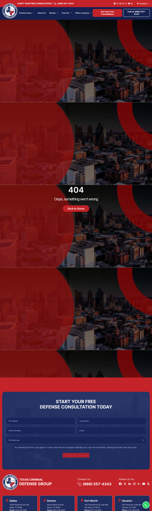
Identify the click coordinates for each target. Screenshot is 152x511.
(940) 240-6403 (59, 510)
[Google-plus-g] (126, 4)
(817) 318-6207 (96, 510)
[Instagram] (123, 4)
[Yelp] (132, 4)
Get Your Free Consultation (76, 455)
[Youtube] (129, 4)
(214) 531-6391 (21, 510)
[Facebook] (115, 4)
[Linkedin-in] (120, 4)
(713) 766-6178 (133, 510)
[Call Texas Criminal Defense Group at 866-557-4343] (146, 505)
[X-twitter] (118, 4)
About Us (42, 13)
